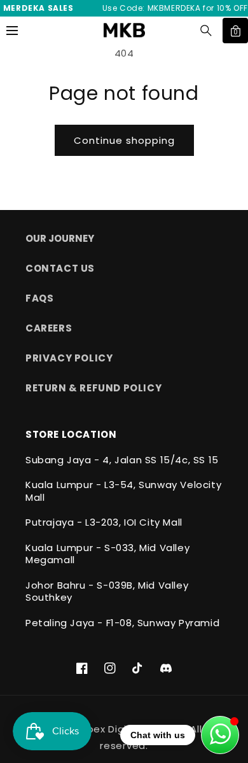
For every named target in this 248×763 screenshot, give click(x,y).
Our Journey (59, 238)
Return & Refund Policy (93, 388)
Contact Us (60, 268)
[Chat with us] (220, 735)
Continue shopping (124, 140)
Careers (48, 328)
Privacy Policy (69, 358)
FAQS (39, 298)
